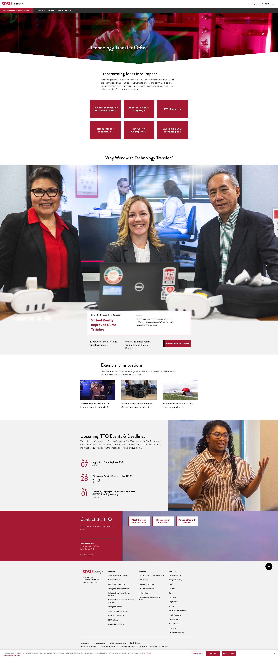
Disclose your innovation (163, 521)
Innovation (39, 10)
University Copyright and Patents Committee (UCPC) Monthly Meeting (113, 493)
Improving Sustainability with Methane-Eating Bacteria (138, 345)
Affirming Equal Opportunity (148, 646)
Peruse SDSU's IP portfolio (186, 521)
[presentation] (111, 571)
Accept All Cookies (229, 653)
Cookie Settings (135, 643)
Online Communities (176, 632)
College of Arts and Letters (118, 575)
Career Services (174, 624)
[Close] (274, 653)
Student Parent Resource (127, 646)
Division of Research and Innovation (15, 10)
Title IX (171, 606)
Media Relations (175, 615)
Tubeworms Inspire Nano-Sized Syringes (104, 343)
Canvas (171, 593)
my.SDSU (172, 597)
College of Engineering (116, 584)
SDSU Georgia (144, 580)
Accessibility (85, 643)
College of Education (115, 580)
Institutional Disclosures (108, 646)
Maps (171, 584)
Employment (173, 602)
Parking (172, 588)
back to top (268, 566)
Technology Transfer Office (58, 10)
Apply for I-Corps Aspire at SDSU (108, 462)
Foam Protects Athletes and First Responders (178, 405)
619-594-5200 (88, 577)
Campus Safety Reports (88, 646)
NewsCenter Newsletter (177, 610)
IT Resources (173, 628)
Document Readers (99, 643)
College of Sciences (115, 607)
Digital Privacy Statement (118, 643)
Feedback (165, 646)
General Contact (175, 575)
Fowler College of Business (118, 611)
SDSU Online (143, 593)
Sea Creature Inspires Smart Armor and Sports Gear (137, 405)
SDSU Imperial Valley (146, 584)
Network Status (174, 619)
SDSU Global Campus (116, 615)
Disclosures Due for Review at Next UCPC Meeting (112, 478)
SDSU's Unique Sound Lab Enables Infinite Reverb (95, 405)
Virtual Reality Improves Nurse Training (104, 324)
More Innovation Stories (177, 343)
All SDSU (266, 4)
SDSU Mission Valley (146, 588)
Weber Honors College (116, 624)
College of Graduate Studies (118, 588)
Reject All (213, 653)
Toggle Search (255, 4)
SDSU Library (113, 620)
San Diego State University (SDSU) (151, 575)
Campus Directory (175, 580)
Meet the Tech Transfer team (139, 521)
